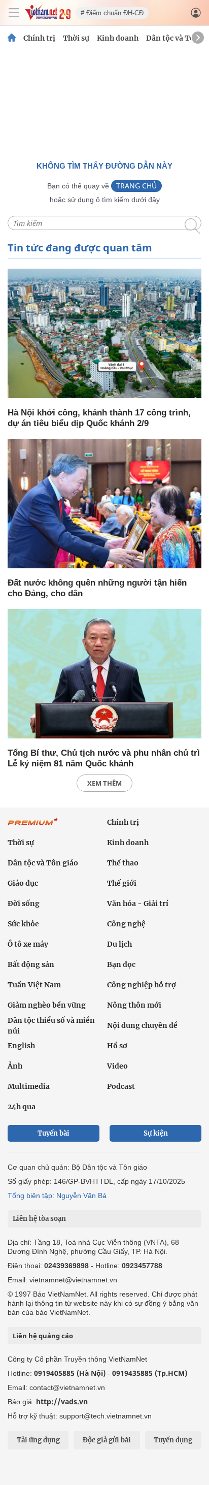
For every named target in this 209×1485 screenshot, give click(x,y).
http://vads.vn (62, 1401)
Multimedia (29, 1086)
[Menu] (14, 13)
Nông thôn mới (134, 1005)
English (21, 1045)
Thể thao (122, 862)
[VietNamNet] (12, 38)
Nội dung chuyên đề (142, 1025)
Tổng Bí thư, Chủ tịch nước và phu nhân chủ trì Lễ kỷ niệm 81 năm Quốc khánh (104, 758)
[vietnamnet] (48, 17)
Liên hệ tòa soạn (39, 1218)
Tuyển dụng (173, 1440)
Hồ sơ (117, 1045)
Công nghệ (126, 923)
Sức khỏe (23, 923)
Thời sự (76, 38)
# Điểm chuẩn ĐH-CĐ (112, 13)
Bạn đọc (121, 964)
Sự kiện (156, 1133)
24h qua (22, 1106)
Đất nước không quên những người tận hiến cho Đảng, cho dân (97, 588)
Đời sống (24, 903)
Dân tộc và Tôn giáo (43, 862)
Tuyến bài (53, 1133)
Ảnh (15, 1066)
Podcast (121, 1086)
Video (117, 1066)
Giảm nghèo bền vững (47, 1005)
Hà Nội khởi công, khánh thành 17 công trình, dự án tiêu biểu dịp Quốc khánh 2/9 (99, 418)
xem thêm (104, 783)
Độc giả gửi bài (107, 1440)
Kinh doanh (117, 38)
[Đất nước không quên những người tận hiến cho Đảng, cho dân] (104, 504)
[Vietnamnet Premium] (33, 826)
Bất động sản (31, 964)
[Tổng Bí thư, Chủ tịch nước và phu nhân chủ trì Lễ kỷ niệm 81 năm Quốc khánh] (104, 674)
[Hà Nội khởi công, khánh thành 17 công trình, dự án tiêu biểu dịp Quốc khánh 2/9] (104, 334)
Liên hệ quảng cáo (43, 1335)
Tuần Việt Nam (34, 984)
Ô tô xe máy (28, 944)
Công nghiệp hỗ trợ (141, 984)
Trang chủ (136, 185)
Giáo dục (23, 883)
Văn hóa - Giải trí (137, 903)
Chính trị (39, 38)
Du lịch (119, 944)
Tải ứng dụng (38, 1440)
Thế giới (121, 883)
